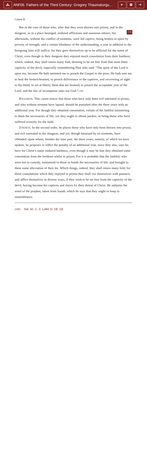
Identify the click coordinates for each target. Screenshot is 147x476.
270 (129, 32)
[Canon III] (140, 4)
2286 (80, 91)
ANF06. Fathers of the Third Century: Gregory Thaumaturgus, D (63, 5)
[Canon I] (122, 4)
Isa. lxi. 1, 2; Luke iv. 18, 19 (43, 209)
